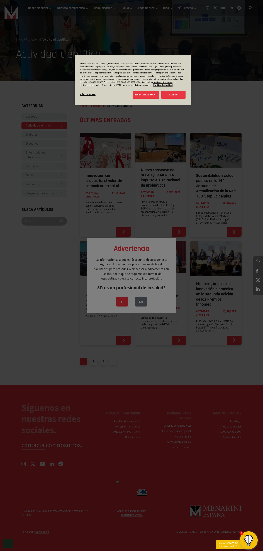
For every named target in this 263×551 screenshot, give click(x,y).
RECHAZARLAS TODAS (146, 94)
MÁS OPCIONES (88, 94)
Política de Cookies (162, 85)
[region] (133, 80)
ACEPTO (173, 94)
